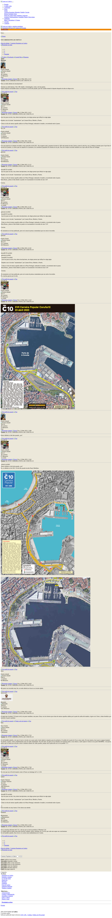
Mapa (5, 20)
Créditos (29, 915)
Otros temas (31, 17)
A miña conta (8, 6)
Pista (15, 15)
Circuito (27, 12)
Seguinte (6, 54)
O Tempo (17, 20)
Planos (26, 17)
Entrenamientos (13, 17)
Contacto (6, 23)
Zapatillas (21, 17)
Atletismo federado (7, 886)
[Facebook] (10, 57)
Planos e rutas (5, 899)
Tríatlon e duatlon (6, 888)
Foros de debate (5, 43)
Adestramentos (6, 893)
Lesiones (6, 17)
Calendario (7, 7)
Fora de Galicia (6, 885)
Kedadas (11, 14)
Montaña (17, 12)
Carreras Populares (9, 12)
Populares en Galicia (7, 875)
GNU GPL (23, 915)
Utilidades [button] (7, 18)
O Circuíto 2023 (6, 878)
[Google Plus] (18, 57)
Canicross (25, 15)
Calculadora (11, 20)
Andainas (19, 15)
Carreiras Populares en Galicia (18, 43)
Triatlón (22, 12)
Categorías (4, 872)
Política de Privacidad (39, 915)
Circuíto (6, 22)
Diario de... (5, 880)
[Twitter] (3, 57)
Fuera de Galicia (8, 15)
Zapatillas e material (7, 896)
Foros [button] (5, 9)
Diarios (6, 14)
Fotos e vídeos (6, 897)
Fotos (15, 14)
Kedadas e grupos (7, 877)
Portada (6, 4)
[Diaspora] (25, 57)
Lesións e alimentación (8, 894)
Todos (6, 10)
